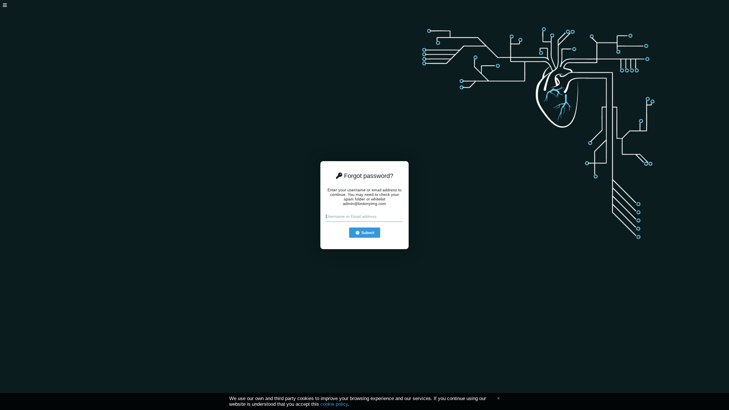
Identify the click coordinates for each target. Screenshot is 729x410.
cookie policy (334, 404)
